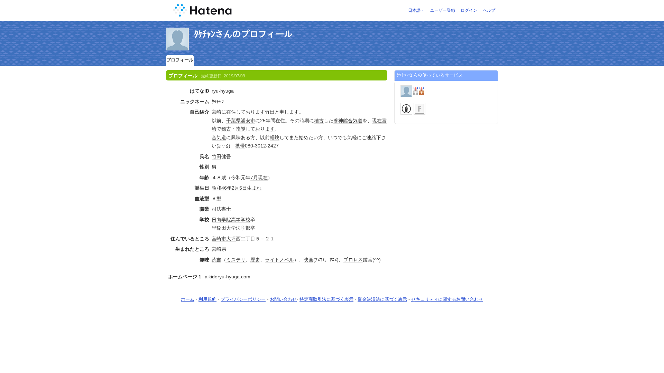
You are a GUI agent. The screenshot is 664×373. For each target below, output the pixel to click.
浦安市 (248, 120)
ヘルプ (489, 10)
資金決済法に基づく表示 (382, 299)
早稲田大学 (224, 228)
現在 (377, 120)
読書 (216, 259)
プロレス (353, 259)
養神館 (340, 120)
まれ (256, 188)
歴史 (255, 259)
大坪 (231, 238)
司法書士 (221, 209)
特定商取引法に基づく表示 (326, 299)
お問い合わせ (283, 299)
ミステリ (236, 259)
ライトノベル (279, 259)
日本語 (414, 10)
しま (289, 112)
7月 (254, 177)
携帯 (240, 146)
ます (260, 112)
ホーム (187, 299)
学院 (226, 219)
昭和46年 (222, 188)
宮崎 (216, 112)
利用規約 (207, 299)
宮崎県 (219, 249)
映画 (308, 259)
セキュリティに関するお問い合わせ (447, 299)
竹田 (270, 112)
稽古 (319, 120)
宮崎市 (219, 238)
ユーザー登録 (442, 10)
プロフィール (179, 60)
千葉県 (233, 120)
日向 (216, 219)
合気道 (355, 120)
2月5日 (239, 188)
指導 (241, 129)
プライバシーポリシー (243, 299)
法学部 (243, 228)
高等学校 (240, 219)
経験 (274, 137)
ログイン (469, 10)
